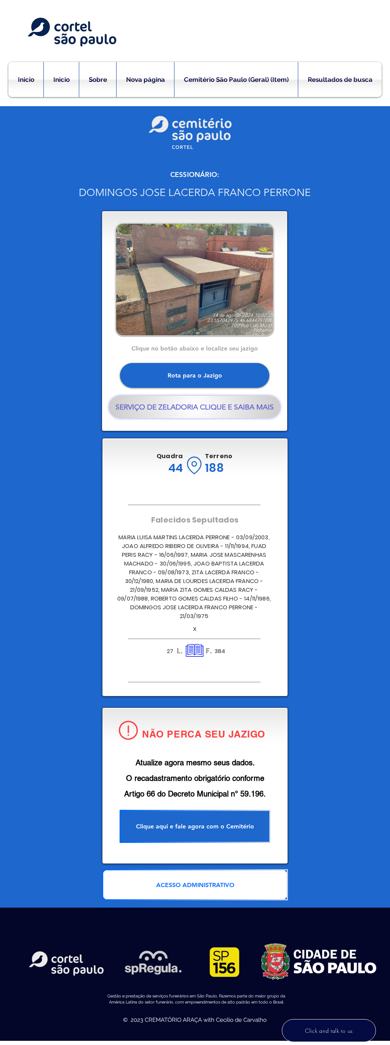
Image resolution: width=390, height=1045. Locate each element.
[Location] (194, 465)
